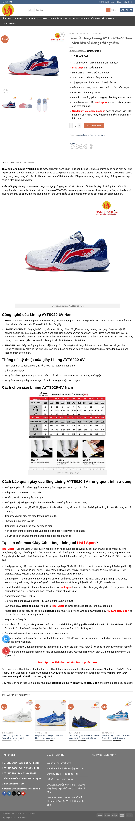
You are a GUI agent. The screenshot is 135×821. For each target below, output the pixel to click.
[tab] (8, 162)
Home (72, 34)
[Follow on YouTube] (23, 793)
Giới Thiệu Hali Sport (106, 2)
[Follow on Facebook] (131, 2)
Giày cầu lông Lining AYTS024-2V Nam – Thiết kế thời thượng (116, 736)
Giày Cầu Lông (95, 34)
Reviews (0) (29, 162)
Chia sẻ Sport (9, 24)
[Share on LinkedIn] (91, 146)
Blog (119, 2)
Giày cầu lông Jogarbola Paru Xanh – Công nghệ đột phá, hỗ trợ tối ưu (84, 736)
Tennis (43, 18)
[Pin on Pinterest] (86, 146)
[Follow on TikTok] (14, 793)
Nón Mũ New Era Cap (60, 18)
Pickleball (31, 18)
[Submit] (108, 10)
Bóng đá (19, 18)
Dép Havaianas (80, 18)
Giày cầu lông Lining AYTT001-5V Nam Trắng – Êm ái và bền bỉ (16, 736)
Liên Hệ (126, 2)
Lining (72, 143)
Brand (19, 162)
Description (8, 162)
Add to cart (93, 125)
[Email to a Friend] (81, 146)
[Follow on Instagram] (9, 793)
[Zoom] (5, 91)
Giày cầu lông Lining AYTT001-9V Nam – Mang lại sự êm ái (49, 736)
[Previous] (6, 63)
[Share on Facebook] (72, 146)
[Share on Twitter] (76, 146)
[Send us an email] (18, 793)
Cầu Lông (6, 18)
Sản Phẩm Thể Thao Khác (103, 18)
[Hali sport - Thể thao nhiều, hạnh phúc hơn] (13, 10)
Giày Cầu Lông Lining (97, 135)
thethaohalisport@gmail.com (69, 768)
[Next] (61, 63)
